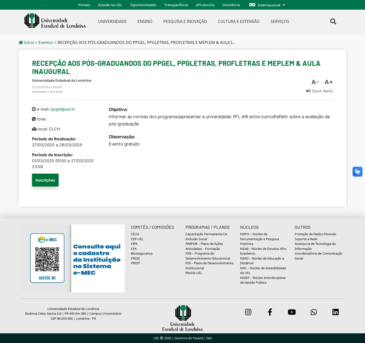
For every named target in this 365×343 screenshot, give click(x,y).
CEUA (135, 234)
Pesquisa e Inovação (185, 21)
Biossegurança (141, 253)
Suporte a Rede (306, 239)
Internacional (269, 4)
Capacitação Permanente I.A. (206, 234)
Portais (84, 4)
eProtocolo (205, 4)
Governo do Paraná (188, 338)
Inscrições (45, 180)
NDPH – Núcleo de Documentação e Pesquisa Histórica (259, 239)
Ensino (145, 21)
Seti (209, 338)
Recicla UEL (193, 272)
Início (28, 42)
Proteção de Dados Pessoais (315, 234)
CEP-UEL (137, 239)
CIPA (134, 243)
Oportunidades (143, 4)
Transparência (176, 4)
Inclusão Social (196, 239)
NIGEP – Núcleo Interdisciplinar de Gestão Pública (263, 280)
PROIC (135, 258)
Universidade (112, 21)
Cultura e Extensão (239, 21)
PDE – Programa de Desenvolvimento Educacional (207, 256)
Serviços (280, 21)
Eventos (45, 42)
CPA (134, 248)
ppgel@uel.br (63, 109)
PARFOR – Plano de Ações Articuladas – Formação (204, 246)
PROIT (135, 263)
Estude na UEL (110, 4)
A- (315, 82)
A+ (329, 82)
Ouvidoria (231, 4)
